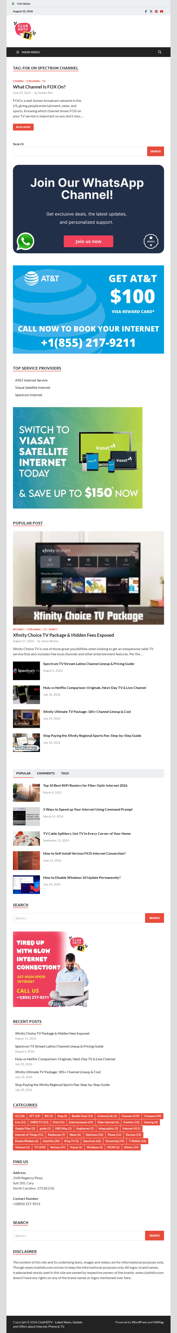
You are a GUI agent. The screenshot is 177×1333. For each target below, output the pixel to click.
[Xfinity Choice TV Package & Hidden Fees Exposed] (88, 534)
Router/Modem (26, 1141)
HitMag (158, 1322)
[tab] (23, 773)
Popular (23, 773)
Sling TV (71, 1141)
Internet (19, 629)
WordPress (139, 1322)
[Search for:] (88, 918)
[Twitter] (151, 11)
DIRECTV (39, 1122)
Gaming (151, 1122)
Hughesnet (85, 1128)
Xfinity (53, 629)
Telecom (22, 1147)
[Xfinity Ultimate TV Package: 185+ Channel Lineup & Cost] (26, 712)
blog (62, 1116)
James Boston (49, 641)
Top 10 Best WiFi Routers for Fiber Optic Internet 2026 (85, 785)
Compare (152, 1116)
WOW (113, 1147)
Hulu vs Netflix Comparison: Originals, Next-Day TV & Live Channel (94, 687)
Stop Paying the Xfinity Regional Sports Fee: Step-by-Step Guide (92, 735)
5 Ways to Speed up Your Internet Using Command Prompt (88, 809)
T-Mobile (137, 1141)
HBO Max (63, 1128)
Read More (21, 126)
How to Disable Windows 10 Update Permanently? (82, 877)
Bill (49, 1116)
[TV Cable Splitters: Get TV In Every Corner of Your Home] (26, 834)
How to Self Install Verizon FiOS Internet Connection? (84, 853)
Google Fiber (25, 1128)
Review (133, 1134)
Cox (20, 1122)
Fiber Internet (108, 1122)
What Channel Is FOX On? (39, 86)
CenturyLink (107, 1116)
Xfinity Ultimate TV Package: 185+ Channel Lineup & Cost (87, 711)
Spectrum (92, 1141)
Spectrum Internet (28, 395)
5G (20, 1116)
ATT (34, 1116)
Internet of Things (29, 1134)
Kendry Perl (45, 93)
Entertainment (81, 1122)
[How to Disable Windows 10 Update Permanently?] (26, 878)
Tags (65, 773)
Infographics (108, 1128)
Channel (18, 81)
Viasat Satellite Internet (32, 387)
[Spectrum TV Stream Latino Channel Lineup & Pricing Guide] (26, 664)
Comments (46, 773)
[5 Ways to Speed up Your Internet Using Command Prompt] (26, 810)
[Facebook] (146, 11)
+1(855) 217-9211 (26, 1204)
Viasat (76, 1147)
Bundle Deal (82, 1116)
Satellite (51, 1141)
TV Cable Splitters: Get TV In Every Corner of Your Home (87, 833)
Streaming (33, 81)
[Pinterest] (156, 11)
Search (18, 144)
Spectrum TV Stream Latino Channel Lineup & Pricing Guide (88, 664)
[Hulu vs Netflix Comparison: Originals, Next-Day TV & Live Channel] (26, 688)
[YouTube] (161, 11)
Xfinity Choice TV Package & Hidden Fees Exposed (63, 635)
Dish (59, 1122)
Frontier (131, 1122)
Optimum (94, 1134)
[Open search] (159, 52)
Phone (114, 1134)
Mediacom (56, 1134)
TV (44, 81)
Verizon (57, 1147)
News (75, 1134)
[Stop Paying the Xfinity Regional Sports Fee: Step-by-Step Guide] (26, 736)
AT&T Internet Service (31, 380)
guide (45, 1128)
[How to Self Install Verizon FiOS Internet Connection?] (26, 854)
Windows (95, 1147)
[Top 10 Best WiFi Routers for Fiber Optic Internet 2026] (26, 786)
